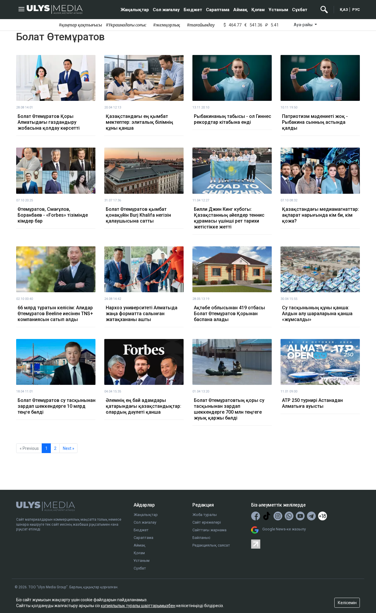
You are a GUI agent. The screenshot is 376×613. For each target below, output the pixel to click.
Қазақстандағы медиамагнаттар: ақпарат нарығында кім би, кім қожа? (320, 215)
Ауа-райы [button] (303, 24)
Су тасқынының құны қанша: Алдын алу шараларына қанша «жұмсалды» (317, 313)
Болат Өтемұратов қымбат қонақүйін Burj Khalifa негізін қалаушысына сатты (138, 215)
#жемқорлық (166, 25)
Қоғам (258, 9)
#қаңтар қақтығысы (80, 25)
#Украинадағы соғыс (126, 25)
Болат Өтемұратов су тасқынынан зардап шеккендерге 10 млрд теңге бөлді (56, 406)
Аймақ (240, 9)
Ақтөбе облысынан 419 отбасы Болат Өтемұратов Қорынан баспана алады (229, 313)
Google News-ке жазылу (284, 529)
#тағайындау (201, 25)
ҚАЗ (344, 9)
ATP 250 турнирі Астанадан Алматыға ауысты (312, 403)
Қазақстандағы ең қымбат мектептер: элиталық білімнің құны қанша (139, 122)
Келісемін (347, 602)
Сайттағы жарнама (209, 530)
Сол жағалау (166, 9)
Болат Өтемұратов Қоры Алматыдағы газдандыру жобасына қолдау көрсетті (49, 122)
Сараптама (217, 9)
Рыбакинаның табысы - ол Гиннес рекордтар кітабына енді (232, 119)
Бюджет (193, 9)
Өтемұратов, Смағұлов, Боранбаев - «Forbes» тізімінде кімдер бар (53, 215)
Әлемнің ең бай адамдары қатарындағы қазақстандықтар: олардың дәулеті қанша (143, 406)
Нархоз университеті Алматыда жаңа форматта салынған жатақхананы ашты (141, 313)
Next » (68, 448)
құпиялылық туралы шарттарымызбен (138, 605)
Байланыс (201, 537)
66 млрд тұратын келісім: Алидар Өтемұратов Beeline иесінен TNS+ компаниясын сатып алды (55, 313)
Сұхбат (299, 9)
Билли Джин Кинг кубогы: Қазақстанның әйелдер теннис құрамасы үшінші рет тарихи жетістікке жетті (229, 218)
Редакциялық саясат (211, 545)
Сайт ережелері (206, 522)
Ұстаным (278, 9)
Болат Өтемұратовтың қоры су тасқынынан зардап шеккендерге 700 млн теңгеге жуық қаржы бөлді (229, 409)
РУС (356, 9)
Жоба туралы (204, 514)
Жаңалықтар (135, 9)
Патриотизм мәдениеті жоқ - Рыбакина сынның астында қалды (315, 122)
